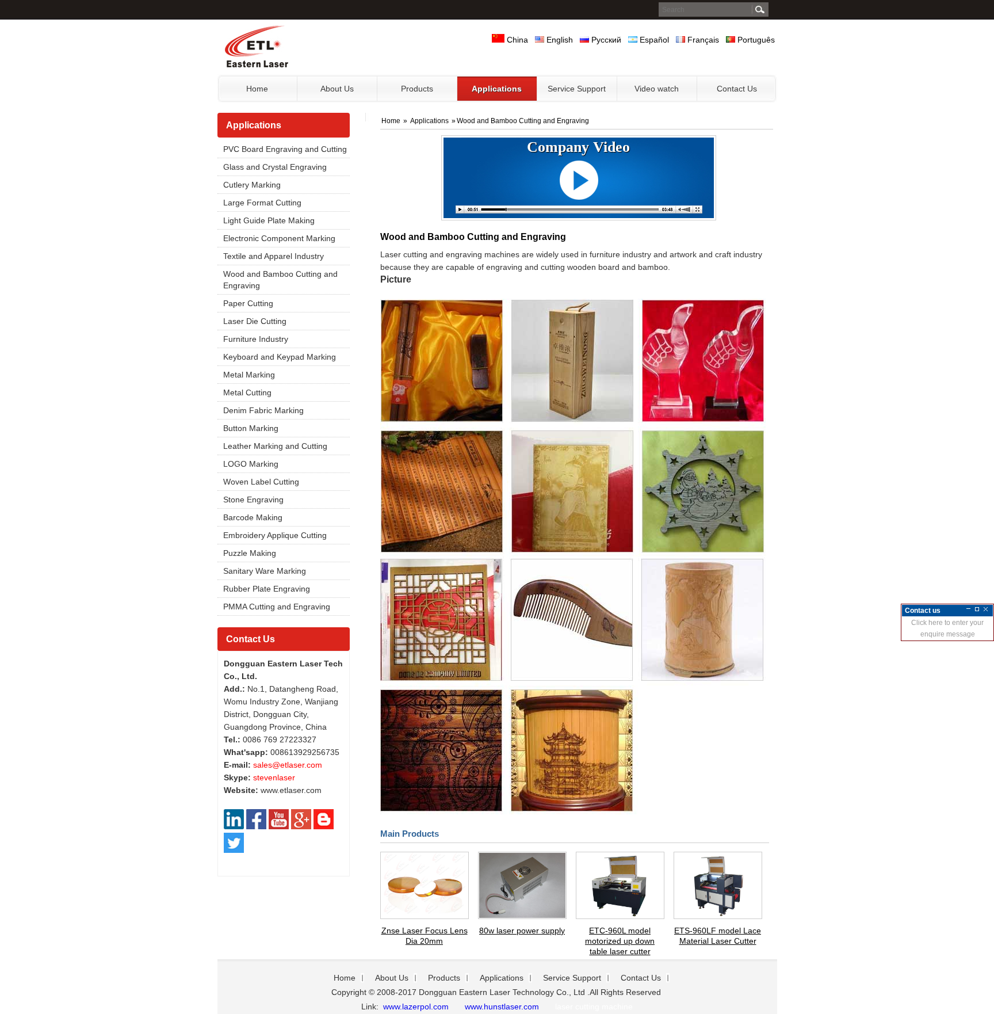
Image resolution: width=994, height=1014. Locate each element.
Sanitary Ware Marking (264, 570)
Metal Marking (249, 374)
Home (391, 121)
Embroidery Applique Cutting (275, 535)
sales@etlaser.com (287, 764)
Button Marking (250, 428)
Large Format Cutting (262, 202)
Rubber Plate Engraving (266, 588)
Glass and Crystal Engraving (275, 166)
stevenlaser (274, 777)
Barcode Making (252, 517)
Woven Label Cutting (261, 481)
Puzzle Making (249, 553)
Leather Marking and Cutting (275, 446)
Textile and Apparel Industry (273, 256)
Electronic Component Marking (279, 238)
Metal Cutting (247, 392)
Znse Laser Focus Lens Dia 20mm (424, 936)
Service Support (572, 977)
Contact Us (250, 639)
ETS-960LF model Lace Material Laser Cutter (717, 936)
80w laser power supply (522, 930)
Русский (605, 39)
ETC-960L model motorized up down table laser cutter (620, 941)
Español (653, 39)
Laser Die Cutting (254, 321)
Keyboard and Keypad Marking (279, 356)
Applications (253, 125)
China (516, 39)
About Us (391, 977)
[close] (985, 609)
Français (702, 39)
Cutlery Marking (252, 184)
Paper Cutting (248, 303)
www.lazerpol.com (415, 1006)
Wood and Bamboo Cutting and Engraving (280, 279)
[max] (977, 609)
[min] (968, 609)
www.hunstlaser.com (502, 1006)
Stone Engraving (253, 499)
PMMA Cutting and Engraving (276, 606)
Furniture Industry (255, 339)
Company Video (578, 147)
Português (755, 39)
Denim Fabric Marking (263, 410)
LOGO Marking (250, 463)
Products (444, 977)
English (558, 39)
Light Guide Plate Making (269, 220)
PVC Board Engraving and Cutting (285, 149)
